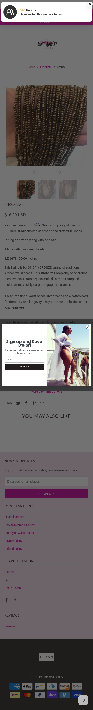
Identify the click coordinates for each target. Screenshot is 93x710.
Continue (24, 366)
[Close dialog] (88, 327)
